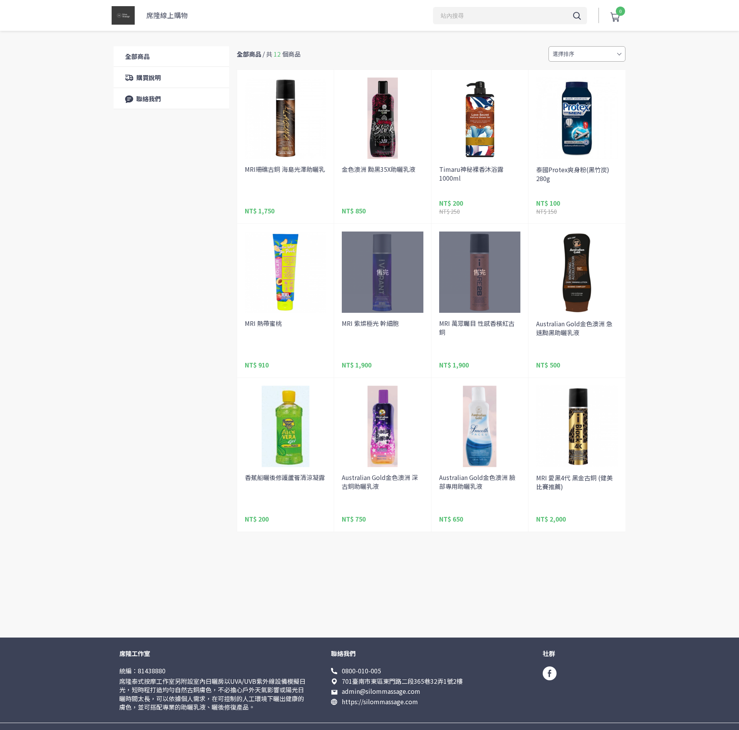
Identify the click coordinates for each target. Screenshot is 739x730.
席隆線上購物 (167, 15)
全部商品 (137, 56)
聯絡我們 (148, 98)
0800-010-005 (361, 670)
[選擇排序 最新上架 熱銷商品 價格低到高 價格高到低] (586, 54)
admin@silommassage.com (381, 691)
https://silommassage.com (380, 701)
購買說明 (148, 77)
